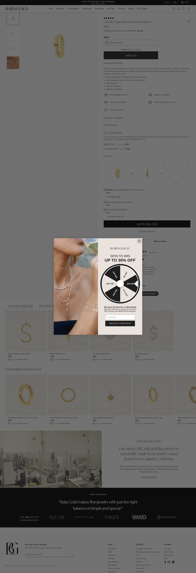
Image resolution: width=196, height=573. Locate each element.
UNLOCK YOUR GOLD (120, 323)
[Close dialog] (139, 241)
